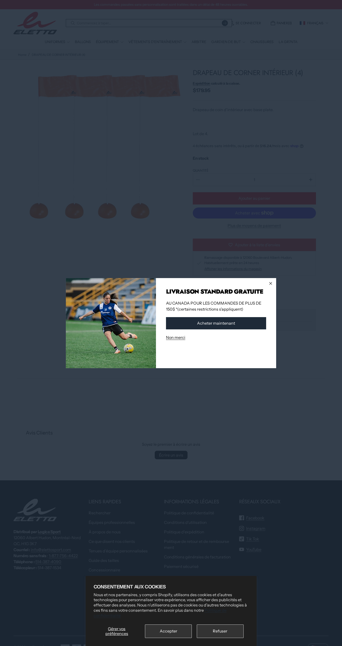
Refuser (220, 630)
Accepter (168, 630)
